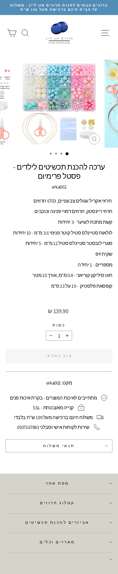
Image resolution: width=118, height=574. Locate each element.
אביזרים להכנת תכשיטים (57, 522)
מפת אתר (57, 483)
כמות (58, 325)
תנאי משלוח (58, 445)
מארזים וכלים (57, 541)
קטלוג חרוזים (57, 502)
